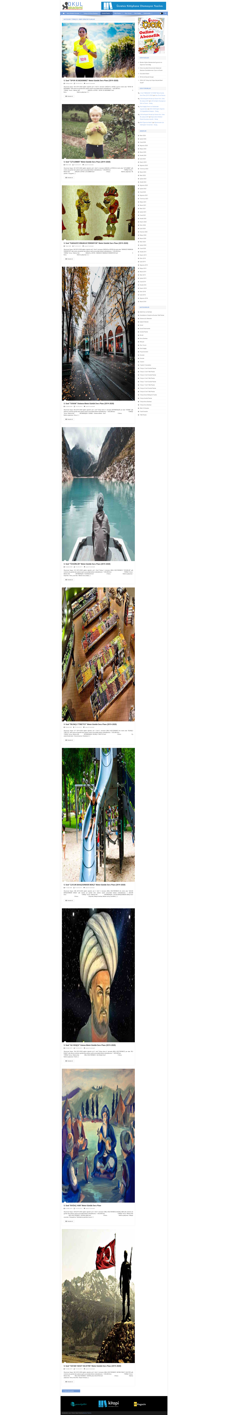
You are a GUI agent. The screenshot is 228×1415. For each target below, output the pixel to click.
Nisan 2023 (143, 172)
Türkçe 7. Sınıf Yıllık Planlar (147, 385)
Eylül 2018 (143, 295)
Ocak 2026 (143, 142)
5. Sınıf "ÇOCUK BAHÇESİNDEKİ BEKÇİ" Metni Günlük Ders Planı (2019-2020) (94, 885)
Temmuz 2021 (144, 198)
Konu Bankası (143, 338)
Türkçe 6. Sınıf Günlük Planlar (148, 375)
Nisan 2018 (143, 301)
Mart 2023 (143, 175)
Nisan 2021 (143, 205)
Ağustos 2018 (144, 298)
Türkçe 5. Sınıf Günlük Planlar (148, 368)
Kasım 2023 (143, 162)
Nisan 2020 (143, 238)
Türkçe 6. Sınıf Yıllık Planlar (147, 378)
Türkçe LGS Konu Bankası (91, 13)
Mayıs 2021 (143, 202)
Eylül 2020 (143, 228)
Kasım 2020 (143, 222)
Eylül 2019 (143, 261)
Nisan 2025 (143, 152)
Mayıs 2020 (143, 235)
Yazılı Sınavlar (144, 411)
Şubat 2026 (143, 139)
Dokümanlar (147, 13)
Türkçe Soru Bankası (145, 405)
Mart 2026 (143, 135)
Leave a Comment (90, 83)
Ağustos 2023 (144, 165)
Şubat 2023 (143, 178)
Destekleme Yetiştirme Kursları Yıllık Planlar (152, 315)
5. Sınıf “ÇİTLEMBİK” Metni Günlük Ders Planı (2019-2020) (87, 162)
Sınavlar (142, 355)
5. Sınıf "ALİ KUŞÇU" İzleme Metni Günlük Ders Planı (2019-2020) (90, 1045)
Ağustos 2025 (144, 145)
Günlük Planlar (106, 13)
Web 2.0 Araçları (144, 408)
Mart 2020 (143, 241)
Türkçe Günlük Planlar (146, 398)
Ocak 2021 (143, 215)
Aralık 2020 (143, 218)
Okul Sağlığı (137, 13)
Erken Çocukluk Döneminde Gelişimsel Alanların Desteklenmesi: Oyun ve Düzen (151, 69)
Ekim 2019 (143, 258)
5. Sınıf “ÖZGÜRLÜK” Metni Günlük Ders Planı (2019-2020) (87, 564)
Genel (141, 325)
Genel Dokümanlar (145, 328)
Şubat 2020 (143, 245)
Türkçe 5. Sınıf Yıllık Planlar (147, 371)
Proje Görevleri (144, 351)
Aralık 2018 (143, 285)
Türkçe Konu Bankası (146, 401)
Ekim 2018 (143, 291)
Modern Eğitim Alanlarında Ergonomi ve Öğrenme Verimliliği (151, 63)
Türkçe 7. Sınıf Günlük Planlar (148, 381)
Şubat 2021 (143, 212)
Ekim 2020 (143, 225)
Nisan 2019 (143, 271)
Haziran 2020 (143, 232)
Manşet (142, 341)
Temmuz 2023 (144, 168)
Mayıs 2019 (143, 268)
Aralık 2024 (143, 155)
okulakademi (79, 83)
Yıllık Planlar (117, 13)
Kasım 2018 (143, 288)
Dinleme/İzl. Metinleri (146, 318)
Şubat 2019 (143, 278)
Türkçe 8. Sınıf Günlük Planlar (148, 388)
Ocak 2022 (143, 192)
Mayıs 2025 (143, 149)
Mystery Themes (87, 1413)
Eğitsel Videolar (144, 322)
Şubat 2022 (143, 188)
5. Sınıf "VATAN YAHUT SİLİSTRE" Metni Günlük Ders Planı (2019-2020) (92, 1366)
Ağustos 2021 (144, 195)
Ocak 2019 (143, 281)
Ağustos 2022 (144, 185)
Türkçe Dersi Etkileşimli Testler (148, 395)
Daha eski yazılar (69, 1391)
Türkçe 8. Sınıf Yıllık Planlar (147, 391)
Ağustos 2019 (144, 265)
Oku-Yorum (128, 13)
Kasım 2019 (143, 255)
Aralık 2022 (143, 182)
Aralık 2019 (143, 251)
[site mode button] (161, 13)
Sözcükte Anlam (144, 73)
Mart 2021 (143, 208)
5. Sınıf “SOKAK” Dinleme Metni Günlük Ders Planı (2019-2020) (89, 403)
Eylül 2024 (143, 159)
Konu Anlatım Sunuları (73, 13)
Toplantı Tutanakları (145, 365)
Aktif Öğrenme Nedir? (146, 122)
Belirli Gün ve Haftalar (146, 312)
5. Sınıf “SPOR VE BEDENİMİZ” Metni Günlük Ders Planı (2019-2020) (91, 80)
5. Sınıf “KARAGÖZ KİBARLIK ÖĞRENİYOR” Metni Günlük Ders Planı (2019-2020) (96, 243)
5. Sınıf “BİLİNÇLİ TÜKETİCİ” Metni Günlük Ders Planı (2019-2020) (90, 724)
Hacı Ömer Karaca (160, 95)
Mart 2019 (143, 275)
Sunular (142, 358)
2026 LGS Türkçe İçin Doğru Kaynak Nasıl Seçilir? (151, 81)
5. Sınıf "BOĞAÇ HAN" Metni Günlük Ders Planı (82, 1205)
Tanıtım (142, 361)
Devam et (70, 96)
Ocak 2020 (143, 248)
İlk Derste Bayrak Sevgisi (147, 77)
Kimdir (141, 335)
